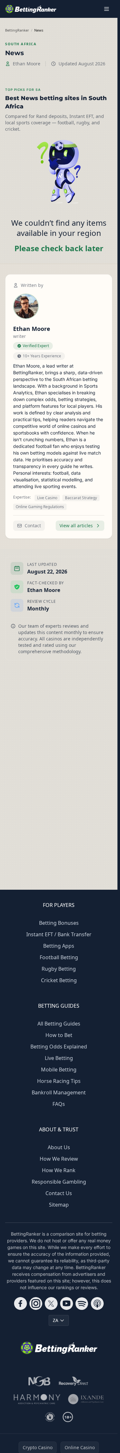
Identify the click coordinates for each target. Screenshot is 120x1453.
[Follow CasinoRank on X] (51, 1303)
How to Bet (58, 1035)
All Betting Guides (58, 1023)
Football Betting (59, 957)
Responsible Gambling (59, 1181)
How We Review (59, 1158)
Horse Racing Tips (59, 1080)
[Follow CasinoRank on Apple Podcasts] (97, 1303)
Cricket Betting (59, 980)
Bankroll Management (59, 1092)
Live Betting (59, 1058)
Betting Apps (58, 945)
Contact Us (58, 1193)
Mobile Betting (58, 1069)
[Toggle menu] (106, 9)
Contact (33, 525)
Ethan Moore (26, 64)
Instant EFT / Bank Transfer (59, 934)
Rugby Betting (59, 968)
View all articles (76, 525)
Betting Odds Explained (58, 1046)
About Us (59, 1147)
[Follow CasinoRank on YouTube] (66, 1303)
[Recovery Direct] (73, 1381)
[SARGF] (50, 1417)
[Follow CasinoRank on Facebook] (20, 1303)
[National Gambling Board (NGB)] (39, 1381)
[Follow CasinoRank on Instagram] (35, 1303)
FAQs (58, 1103)
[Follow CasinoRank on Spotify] (82, 1303)
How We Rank (59, 1170)
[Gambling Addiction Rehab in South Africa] (37, 1399)
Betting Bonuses (59, 922)
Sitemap (59, 1204)
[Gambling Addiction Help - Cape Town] (86, 1399)
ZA (55, 1320)
